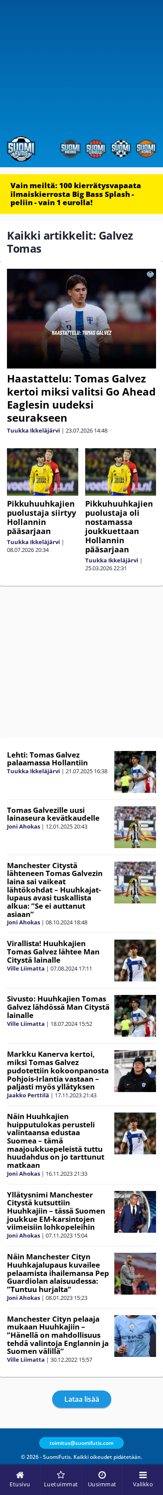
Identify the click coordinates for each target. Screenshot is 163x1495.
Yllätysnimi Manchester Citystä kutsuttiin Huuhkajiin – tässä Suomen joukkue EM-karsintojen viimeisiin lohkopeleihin (56, 1211)
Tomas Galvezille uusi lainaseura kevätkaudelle (53, 814)
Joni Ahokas (23, 826)
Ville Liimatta (26, 968)
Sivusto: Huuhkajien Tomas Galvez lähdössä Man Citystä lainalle (58, 1007)
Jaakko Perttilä (28, 1095)
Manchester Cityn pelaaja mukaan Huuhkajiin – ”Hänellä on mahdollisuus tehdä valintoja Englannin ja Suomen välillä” (58, 1335)
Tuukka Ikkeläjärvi (33, 430)
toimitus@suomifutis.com (81, 1443)
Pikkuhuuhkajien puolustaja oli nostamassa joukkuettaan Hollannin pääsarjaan (119, 526)
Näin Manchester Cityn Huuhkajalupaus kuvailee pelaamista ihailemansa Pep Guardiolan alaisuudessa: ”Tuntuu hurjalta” (58, 1272)
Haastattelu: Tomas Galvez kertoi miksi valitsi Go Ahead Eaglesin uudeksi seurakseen (81, 398)
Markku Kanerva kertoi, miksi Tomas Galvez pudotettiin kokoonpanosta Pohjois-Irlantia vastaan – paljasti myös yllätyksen (58, 1070)
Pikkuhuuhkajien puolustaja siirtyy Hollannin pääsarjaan (41, 517)
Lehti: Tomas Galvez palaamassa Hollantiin (47, 759)
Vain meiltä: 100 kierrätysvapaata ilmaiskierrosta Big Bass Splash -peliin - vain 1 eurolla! (75, 193)
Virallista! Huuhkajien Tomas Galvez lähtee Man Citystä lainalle (53, 951)
